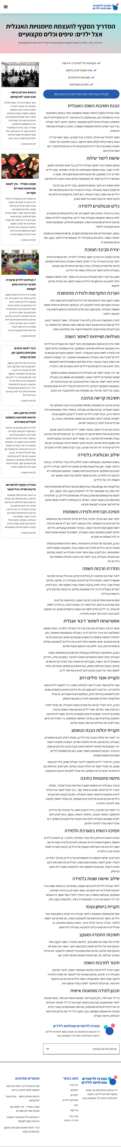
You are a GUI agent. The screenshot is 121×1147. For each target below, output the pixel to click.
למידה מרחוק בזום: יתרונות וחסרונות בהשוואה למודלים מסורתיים (20, 417)
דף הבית (99, 42)
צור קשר (74, 1110)
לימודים (74, 1095)
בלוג (91, 42)
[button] (5, 6)
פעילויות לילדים (70, 1100)
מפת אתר (74, 1116)
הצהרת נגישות (71, 1120)
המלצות (74, 1090)
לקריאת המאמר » (28, 143)
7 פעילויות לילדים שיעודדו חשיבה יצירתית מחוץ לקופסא (21, 284)
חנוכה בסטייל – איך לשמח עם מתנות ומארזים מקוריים (21, 188)
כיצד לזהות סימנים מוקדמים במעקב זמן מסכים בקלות (24, 352)
